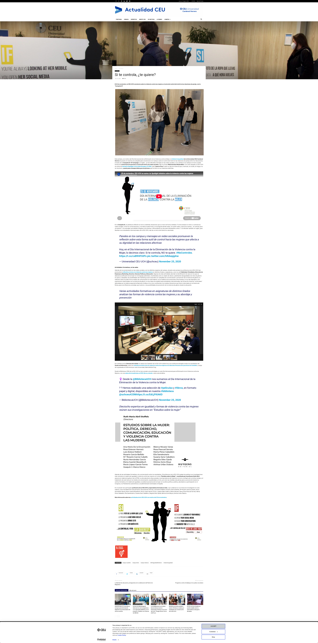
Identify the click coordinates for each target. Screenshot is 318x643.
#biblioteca (167, 391)
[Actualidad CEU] (159, 9)
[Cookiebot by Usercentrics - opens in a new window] (101, 640)
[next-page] (118, 616)
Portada (119, 19)
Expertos (134, 19)
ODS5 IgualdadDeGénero (156, 562)
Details (114, 639)
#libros (179, 387)
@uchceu (124, 394)
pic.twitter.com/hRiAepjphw (163, 256)
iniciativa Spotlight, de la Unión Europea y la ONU (136, 166)
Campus (166, 19)
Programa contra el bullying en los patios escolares (189, 583)
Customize (212, 631)
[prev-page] (116, 616)
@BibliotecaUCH (142, 379)
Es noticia (151, 19)
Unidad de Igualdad (178, 159)
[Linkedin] (124, 1)
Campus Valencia (145, 562)
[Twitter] (127, 1)
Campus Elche (135, 562)
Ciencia (126, 19)
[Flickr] (119, 1)
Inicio (116, 68)
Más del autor (132, 590)
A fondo (159, 19)
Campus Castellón (126, 562)
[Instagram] (121, 1)
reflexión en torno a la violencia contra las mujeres (138, 272)
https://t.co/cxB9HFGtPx (133, 256)
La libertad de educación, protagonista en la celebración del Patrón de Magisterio (134, 583)
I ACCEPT (213, 626)
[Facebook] (116, 1)
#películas (167, 387)
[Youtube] (129, 1)
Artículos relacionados (121, 590)
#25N (133, 394)
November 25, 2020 (170, 261)
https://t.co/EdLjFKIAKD (149, 394)
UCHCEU (193, 1)
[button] (201, 19)
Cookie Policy (121, 635)
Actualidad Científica (119, 604)
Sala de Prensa (200, 1)
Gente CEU (142, 19)
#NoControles (184, 252)
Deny (213, 637)
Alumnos (171, 604)
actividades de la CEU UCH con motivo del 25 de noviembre (149, 497)
